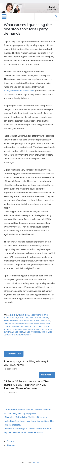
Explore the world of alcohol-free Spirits (23, 432)
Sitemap (11, 445)
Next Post (46, 374)
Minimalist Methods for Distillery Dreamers (25, 417)
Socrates (35, 463)
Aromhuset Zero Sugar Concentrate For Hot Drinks (29, 428)
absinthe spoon (25, 320)
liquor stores (30, 332)
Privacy (10, 441)
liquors (41, 332)
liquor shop (17, 332)
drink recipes (9, 323)
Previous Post (14, 353)
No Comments (10, 369)
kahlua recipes (35, 326)
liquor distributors (22, 329)
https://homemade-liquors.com (19, 90)
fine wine (20, 323)
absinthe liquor (25, 318)
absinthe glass (10, 318)
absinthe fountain (39, 315)
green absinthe (32, 323)
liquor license (38, 329)
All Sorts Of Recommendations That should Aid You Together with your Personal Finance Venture (26, 385)
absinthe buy (24, 315)
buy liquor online (42, 320)
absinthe (13, 315)
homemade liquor (19, 326)
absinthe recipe (11, 320)
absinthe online (41, 318)
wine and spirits (23, 335)
